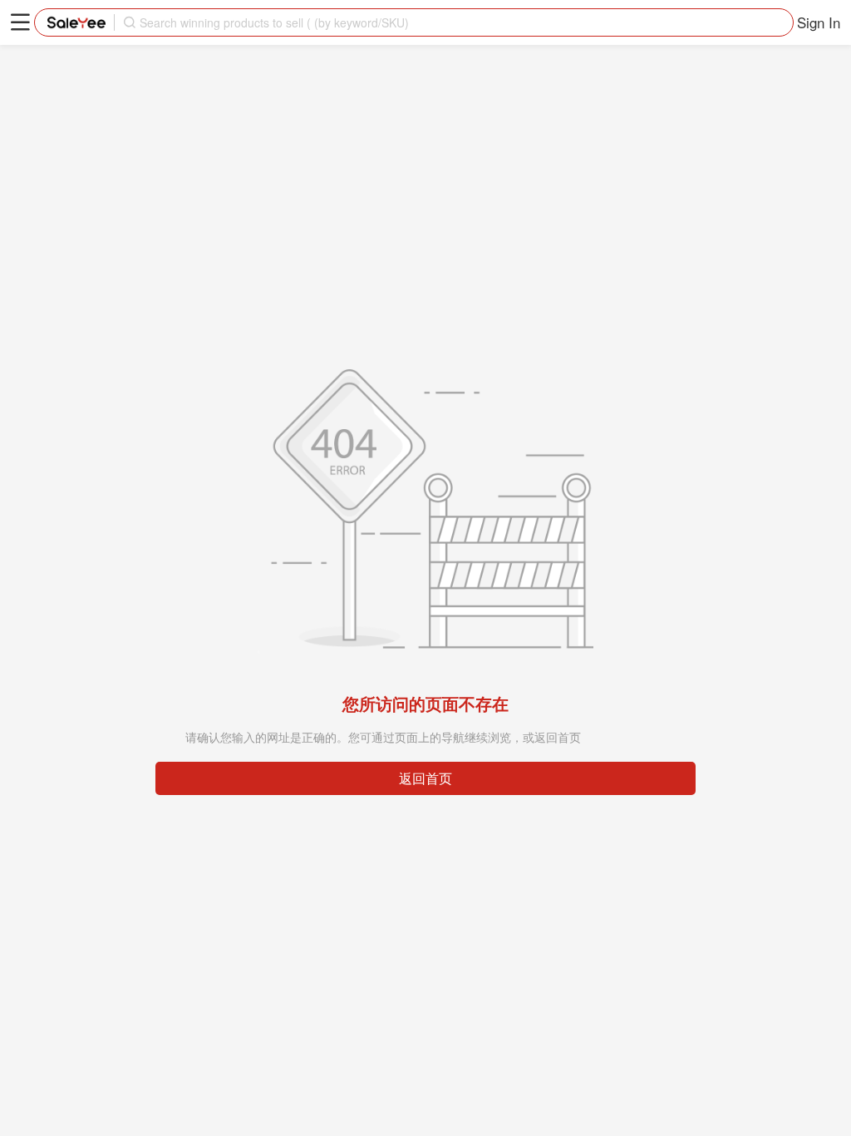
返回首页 (425, 778)
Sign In (818, 22)
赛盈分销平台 (76, 22)
